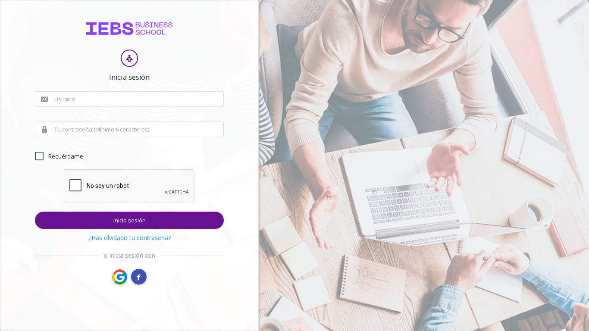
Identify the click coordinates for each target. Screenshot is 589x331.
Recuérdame (65, 156)
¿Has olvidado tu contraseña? (129, 238)
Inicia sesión (129, 220)
